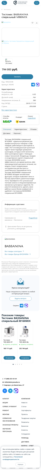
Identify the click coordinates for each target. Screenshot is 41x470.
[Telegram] (10, 391)
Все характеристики (9, 110)
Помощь (25, 438)
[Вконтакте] (5, 391)
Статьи (23, 406)
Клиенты (24, 430)
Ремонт (6, 410)
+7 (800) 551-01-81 (10, 379)
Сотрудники (25, 434)
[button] (13, 364)
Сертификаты (26, 410)
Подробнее (33, 218)
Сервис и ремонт (10, 406)
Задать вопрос (20, 298)
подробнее (32, 118)
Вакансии (24, 426)
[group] (20, 42)
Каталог (6, 399)
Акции (5, 403)
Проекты (24, 414)
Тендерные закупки (28, 418)
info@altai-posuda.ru (12, 382)
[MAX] (37, 84)
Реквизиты (25, 422)
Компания (25, 399)
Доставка (25, 442)
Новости (24, 403)
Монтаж (6, 414)
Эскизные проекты (10, 425)
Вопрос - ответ (27, 446)
